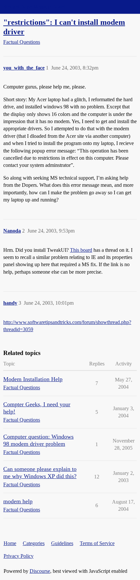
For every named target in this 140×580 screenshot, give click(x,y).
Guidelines (62, 543)
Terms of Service (97, 543)
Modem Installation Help (33, 379)
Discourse (40, 571)
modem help (18, 501)
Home (10, 543)
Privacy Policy (19, 556)
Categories (34, 543)
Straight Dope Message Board (34, 6)
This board (81, 250)
